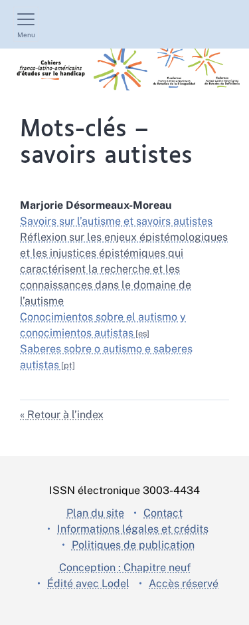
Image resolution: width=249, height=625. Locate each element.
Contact (163, 513)
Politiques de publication (133, 545)
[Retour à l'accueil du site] (124, 69)
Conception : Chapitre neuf (125, 567)
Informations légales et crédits (132, 529)
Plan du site (95, 513)
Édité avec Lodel (88, 583)
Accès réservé (183, 583)
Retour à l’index (65, 414)
